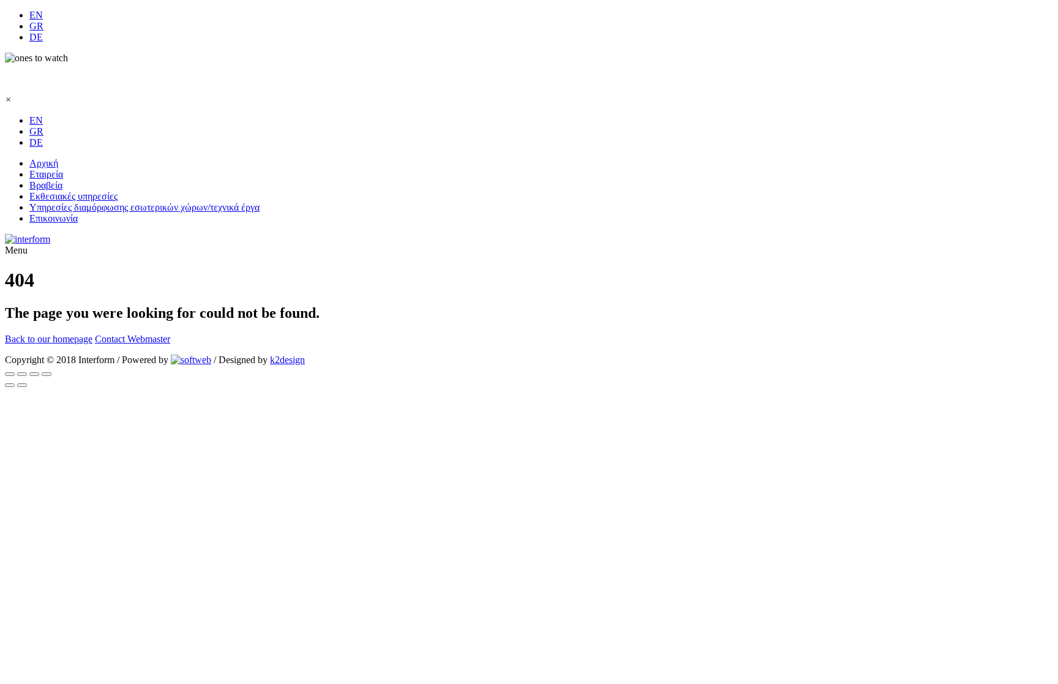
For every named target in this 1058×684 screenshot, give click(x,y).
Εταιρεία (46, 174)
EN (36, 15)
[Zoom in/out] (22, 374)
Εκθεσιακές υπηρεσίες (73, 196)
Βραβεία (45, 185)
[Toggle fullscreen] (10, 374)
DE (36, 37)
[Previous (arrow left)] (10, 385)
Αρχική (43, 163)
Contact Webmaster (132, 339)
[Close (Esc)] (46, 374)
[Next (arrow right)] (22, 385)
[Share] (34, 374)
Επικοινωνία (53, 218)
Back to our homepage (48, 339)
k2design (287, 360)
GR (36, 26)
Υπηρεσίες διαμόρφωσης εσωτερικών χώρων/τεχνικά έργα (144, 207)
